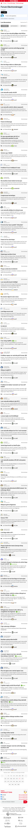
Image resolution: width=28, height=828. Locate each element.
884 (17, 781)
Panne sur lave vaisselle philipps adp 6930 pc (13, 33)
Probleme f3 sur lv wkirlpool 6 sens (10, 167)
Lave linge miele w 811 (7, 532)
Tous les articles (12, 808)
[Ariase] (7, 826)
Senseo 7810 (4, 518)
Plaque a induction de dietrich (9, 269)
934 (22, 781)
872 (22, 778)
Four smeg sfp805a (6, 341)
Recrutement (20, 808)
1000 (18, 784)
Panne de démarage (6, 122)
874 (8, 781)
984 (12, 784)
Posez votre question (10, 16)
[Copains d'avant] (7, 823)
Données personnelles (7, 810)
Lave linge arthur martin (7, 732)
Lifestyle (4, 794)
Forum (4, 3)
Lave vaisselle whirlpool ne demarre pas (12, 210)
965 (9, 784)
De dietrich (4, 78)
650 (19, 775)
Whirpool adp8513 (6, 370)
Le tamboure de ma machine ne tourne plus (13, 761)
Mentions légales (6, 811)
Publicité (23, 807)
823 (5, 778)
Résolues (24, 25)
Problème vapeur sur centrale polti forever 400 (14, 355)
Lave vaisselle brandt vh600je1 (9, 282)
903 (19, 781)
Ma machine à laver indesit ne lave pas (11, 181)
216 (14, 775)
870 (17, 778)
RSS (16, 808)
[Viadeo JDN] (20, 823)
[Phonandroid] (20, 826)
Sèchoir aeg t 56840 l (6, 153)
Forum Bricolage (11, 3)
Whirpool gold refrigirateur (8, 504)
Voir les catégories (4, 18)
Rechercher (23, 22)
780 (22, 775)
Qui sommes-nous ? (7, 807)
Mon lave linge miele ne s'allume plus (11, 64)
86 (11, 775)
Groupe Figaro (12, 811)
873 (5, 781)
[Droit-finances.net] (20, 820)
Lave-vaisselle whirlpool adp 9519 (10, 401)
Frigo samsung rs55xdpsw (8, 626)
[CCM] (20, 818)
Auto (3, 797)
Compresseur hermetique (8, 195)
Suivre (5, 12)
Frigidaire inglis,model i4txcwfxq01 (10, 685)
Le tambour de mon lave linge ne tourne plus (13, 578)
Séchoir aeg (4, 475)
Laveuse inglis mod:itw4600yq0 (9, 416)
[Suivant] (26, 776)
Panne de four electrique (8, 239)
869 (14, 778)
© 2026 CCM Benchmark (20, 811)
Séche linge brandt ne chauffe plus (10, 445)
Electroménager (19, 3)
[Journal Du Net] (7, 820)
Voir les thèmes (11, 18)
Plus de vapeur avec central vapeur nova (12, 670)
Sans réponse (14, 25)
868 (11, 778)
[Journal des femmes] (7, 818)
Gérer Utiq (23, 810)
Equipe (12, 807)
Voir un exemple (23, 794)
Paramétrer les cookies (16, 810)
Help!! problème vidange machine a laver (12, 716)
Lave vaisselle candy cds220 (9, 92)
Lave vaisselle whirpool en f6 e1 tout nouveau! (13, 430)
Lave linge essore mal (7, 311)
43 (8, 775)
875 (11, 781)
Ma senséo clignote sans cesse (10, 297)
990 (15, 784)
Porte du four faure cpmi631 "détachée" (12, 225)
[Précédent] (2, 776)
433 (17, 775)
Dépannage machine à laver (8, 254)
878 (14, 781)
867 (8, 778)
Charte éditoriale (18, 807)
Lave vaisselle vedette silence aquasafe (12, 107)
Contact (6, 808)
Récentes (5, 25)
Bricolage (4, 799)
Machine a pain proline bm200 (9, 639)
